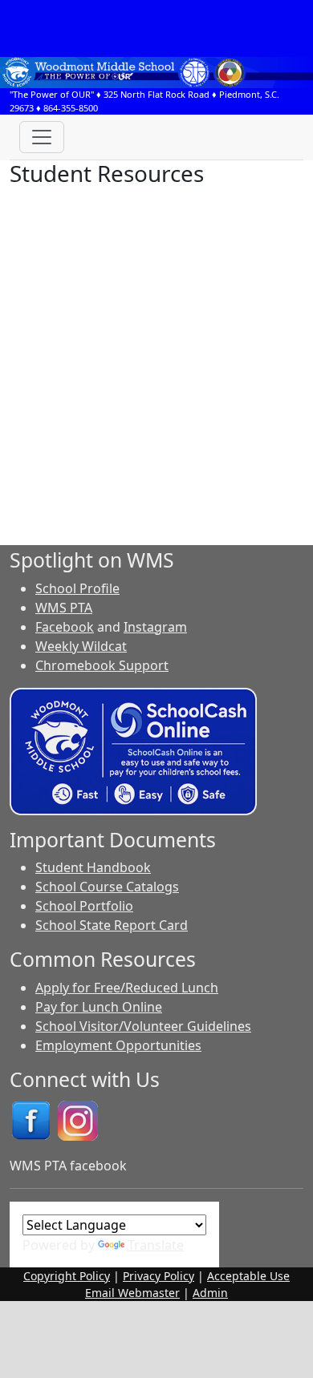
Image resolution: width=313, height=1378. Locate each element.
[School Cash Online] (133, 749)
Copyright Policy (66, 1275)
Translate (156, 1245)
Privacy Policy (158, 1275)
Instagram (155, 627)
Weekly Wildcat (81, 646)
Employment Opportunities (118, 1045)
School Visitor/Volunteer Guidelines (143, 1026)
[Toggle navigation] (41, 137)
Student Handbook (93, 867)
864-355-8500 (70, 108)
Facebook (64, 627)
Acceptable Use (248, 1275)
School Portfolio (84, 906)
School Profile (77, 588)
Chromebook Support (102, 665)
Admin (210, 1292)
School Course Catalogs (107, 886)
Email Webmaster (132, 1292)
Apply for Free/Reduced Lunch (126, 987)
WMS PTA (63, 607)
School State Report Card (111, 925)
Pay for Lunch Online (98, 1007)
